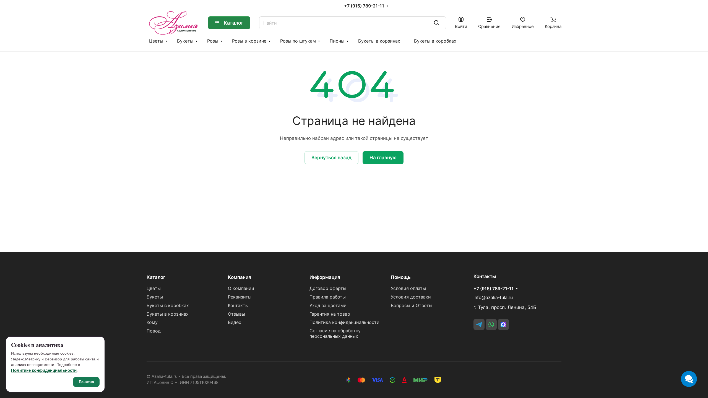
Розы (212, 41)
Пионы (337, 41)
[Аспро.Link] (503, 324)
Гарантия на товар (329, 314)
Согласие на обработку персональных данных (335, 333)
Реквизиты (239, 297)
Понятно (86, 382)
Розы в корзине (249, 41)
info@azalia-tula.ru (493, 297)
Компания (239, 277)
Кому (152, 322)
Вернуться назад (331, 157)
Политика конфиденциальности (344, 322)
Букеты (185, 41)
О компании (241, 288)
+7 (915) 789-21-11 (364, 6)
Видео (234, 322)
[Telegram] (479, 324)
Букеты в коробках (435, 41)
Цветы (156, 41)
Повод (154, 331)
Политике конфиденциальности (44, 370)
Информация (324, 277)
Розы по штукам (298, 41)
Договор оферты (327, 288)
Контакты (238, 305)
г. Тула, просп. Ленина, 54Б (504, 307)
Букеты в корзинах (379, 41)
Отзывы (236, 314)
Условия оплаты (408, 288)
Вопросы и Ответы (411, 305)
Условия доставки (411, 297)
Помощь (401, 277)
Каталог (156, 277)
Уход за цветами (328, 305)
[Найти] (436, 22)
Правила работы (327, 297)
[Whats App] (491, 324)
